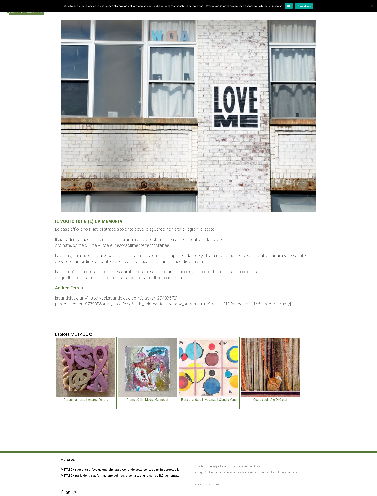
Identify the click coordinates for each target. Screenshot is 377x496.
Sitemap (217, 484)
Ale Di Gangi (250, 472)
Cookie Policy (201, 484)
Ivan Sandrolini (290, 472)
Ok (289, 5)
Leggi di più (303, 5)
